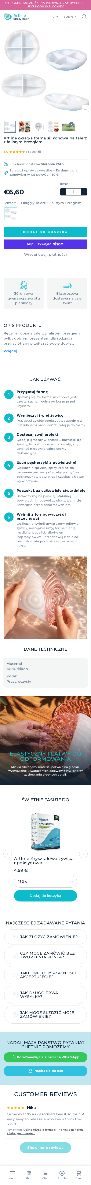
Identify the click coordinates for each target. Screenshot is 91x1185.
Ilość (64, 184)
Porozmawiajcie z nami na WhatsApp (48, 1057)
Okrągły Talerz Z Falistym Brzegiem (10, 213)
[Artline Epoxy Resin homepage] (16, 16)
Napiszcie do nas (48, 1071)
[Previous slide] (7, 854)
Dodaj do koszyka (45, 896)
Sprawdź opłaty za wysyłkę (31, 170)
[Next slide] (83, 854)
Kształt (42, 203)
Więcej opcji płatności (45, 254)
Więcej (10, 351)
